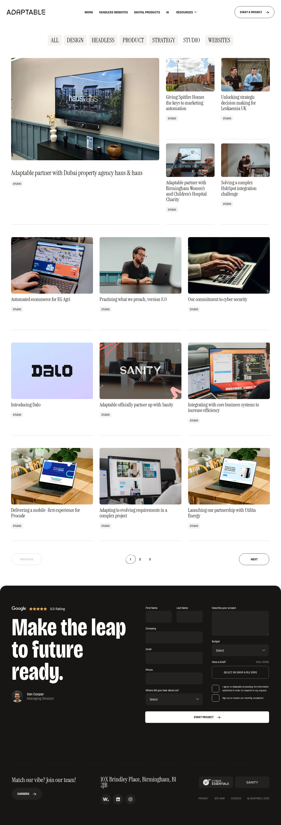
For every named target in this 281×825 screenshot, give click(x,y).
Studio (191, 40)
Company (151, 628)
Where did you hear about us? (162, 690)
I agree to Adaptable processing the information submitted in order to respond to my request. (245, 688)
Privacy (203, 798)
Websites (219, 40)
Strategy (163, 40)
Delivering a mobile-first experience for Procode (52, 494)
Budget (216, 641)
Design (75, 40)
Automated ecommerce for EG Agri (52, 283)
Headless (103, 40)
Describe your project (224, 608)
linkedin (118, 799)
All (55, 40)
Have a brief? (219, 661)
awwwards (106, 799)
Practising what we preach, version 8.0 (140, 283)
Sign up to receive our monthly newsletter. (243, 698)
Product (133, 40)
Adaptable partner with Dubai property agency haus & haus (85, 141)
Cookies (236, 798)
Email (148, 649)
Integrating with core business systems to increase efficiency (229, 389)
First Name (151, 608)
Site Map (219, 798)
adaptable (37, 12)
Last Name (182, 608)
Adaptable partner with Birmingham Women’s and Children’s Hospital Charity (190, 184)
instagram (130, 799)
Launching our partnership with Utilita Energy (229, 494)
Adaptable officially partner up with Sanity (140, 389)
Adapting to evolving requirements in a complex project (140, 494)
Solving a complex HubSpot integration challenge (245, 184)
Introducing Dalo (52, 389)
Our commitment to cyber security (229, 283)
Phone (149, 670)
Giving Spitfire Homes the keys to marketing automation (190, 98)
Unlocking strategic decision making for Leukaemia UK (245, 98)
